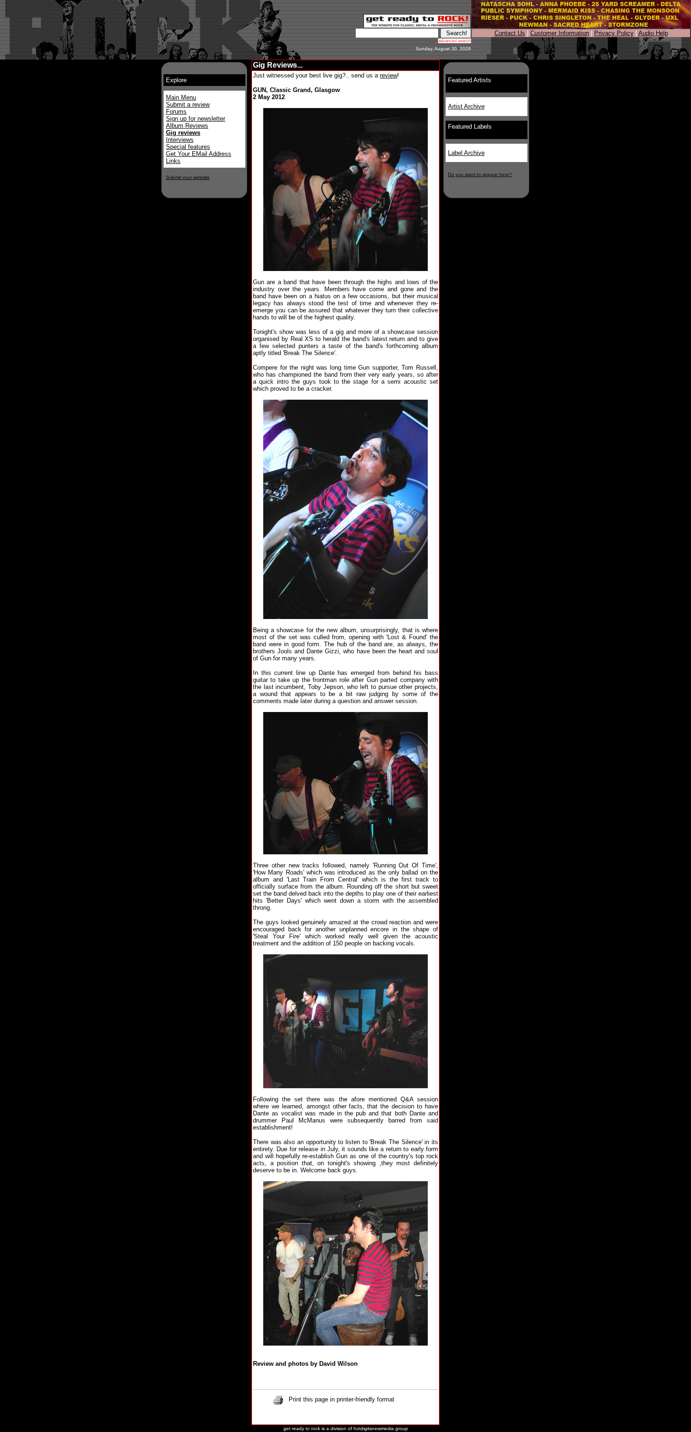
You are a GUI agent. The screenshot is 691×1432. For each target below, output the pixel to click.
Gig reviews (183, 132)
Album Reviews (187, 125)
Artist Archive (466, 106)
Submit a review (188, 104)
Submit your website (188, 177)
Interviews (180, 139)
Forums (176, 111)
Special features (188, 146)
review (388, 75)
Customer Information (559, 33)
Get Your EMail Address (198, 153)
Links (173, 160)
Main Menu (181, 97)
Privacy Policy (614, 33)
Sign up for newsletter (195, 118)
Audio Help (653, 33)
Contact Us (510, 33)
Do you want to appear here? (480, 174)
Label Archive (466, 152)
